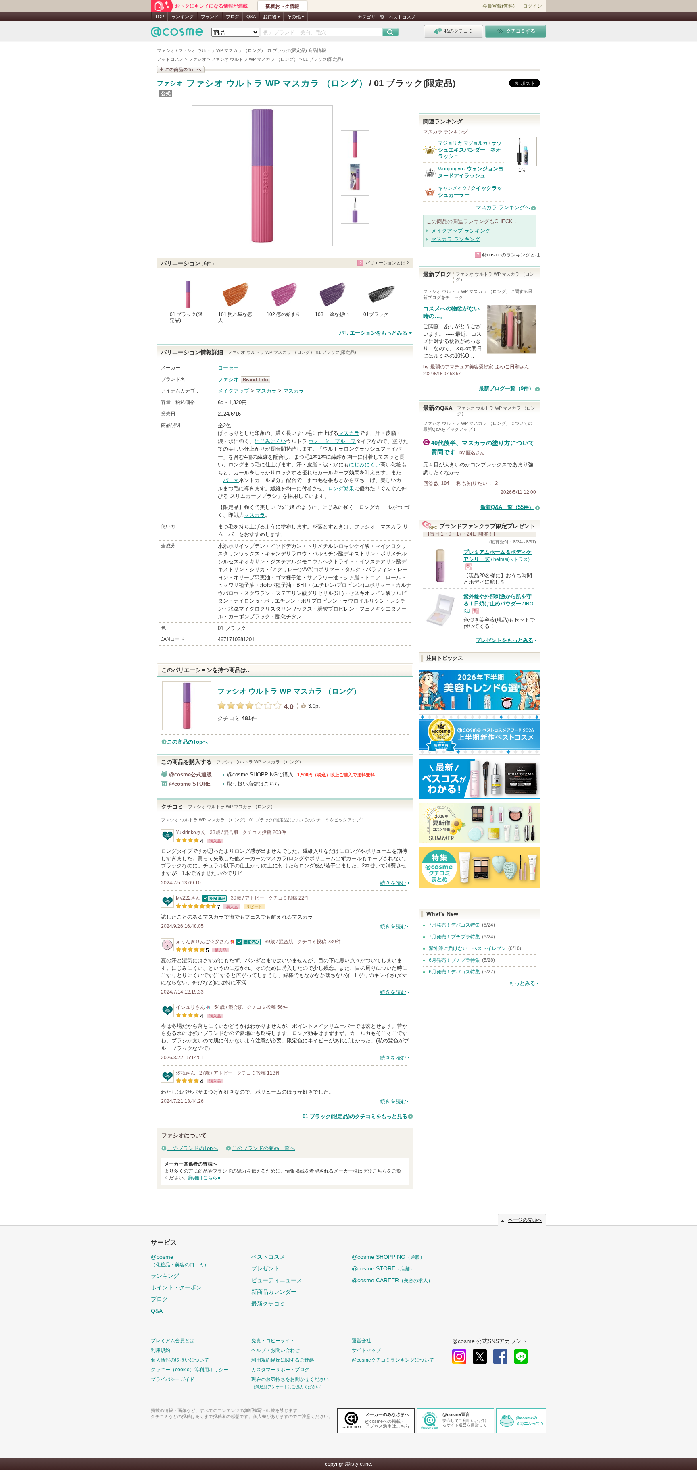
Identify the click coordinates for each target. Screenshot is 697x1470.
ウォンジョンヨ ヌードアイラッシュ (470, 172)
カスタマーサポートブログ (280, 1369)
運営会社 (361, 1340)
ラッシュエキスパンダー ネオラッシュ (470, 149)
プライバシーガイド (172, 1379)
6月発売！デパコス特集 (454, 972)
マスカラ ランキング (455, 239)
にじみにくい (270, 441)
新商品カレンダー (273, 1292)
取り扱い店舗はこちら (253, 784)
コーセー (228, 368)
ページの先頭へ (525, 1220)
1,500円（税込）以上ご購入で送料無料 (336, 774)
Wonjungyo (450, 169)
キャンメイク (452, 188)
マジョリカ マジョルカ (463, 143)
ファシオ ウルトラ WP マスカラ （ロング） (276, 83)
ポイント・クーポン (176, 1287)
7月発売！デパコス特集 (454, 925)
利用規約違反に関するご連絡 (282, 1360)
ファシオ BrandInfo (258, 379)
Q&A (251, 16)
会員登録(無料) (498, 6)
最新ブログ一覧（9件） (506, 388)
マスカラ (266, 391)
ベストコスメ (402, 17)
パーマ (231, 480)
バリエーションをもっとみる (373, 333)
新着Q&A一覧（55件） (507, 507)
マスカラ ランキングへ (503, 207)
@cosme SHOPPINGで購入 (260, 774)
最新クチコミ (268, 1303)
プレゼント (265, 1268)
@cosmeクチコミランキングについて (393, 1360)
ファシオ (170, 83)
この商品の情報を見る (181, 69)
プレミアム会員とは (172, 1340)
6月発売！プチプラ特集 (454, 960)
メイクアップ (233, 391)
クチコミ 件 (237, 718)
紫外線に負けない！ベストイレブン (467, 948)
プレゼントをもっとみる (504, 640)
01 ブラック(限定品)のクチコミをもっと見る (355, 1116)
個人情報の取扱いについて (180, 1360)
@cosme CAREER (392, 1280)
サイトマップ (366, 1350)
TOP (159, 16)
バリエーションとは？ (387, 262)
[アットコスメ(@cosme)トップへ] (177, 34)
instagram (459, 1356)
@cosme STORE (383, 1268)
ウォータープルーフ (332, 441)
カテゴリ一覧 (371, 17)
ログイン (532, 6)
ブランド (210, 16)
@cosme (180, 1261)
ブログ (232, 16)
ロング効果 (341, 488)
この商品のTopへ (187, 742)
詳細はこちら (202, 1178)
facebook (500, 1356)
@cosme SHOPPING (388, 1257)
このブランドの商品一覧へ (263, 1148)
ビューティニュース (276, 1280)
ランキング (182, 16)
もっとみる (522, 983)
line (521, 1356)
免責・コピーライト (273, 1340)
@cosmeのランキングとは (511, 255)
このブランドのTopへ (192, 1148)
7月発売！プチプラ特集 (454, 937)
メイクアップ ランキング (460, 231)
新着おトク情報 (282, 6)
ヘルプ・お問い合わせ (275, 1350)
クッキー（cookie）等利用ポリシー (189, 1369)
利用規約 (160, 1350)
